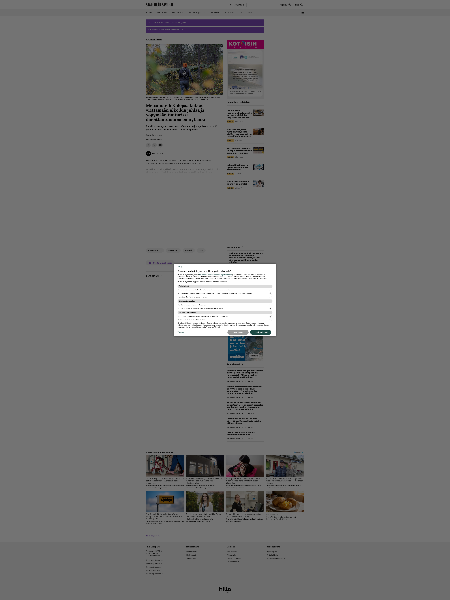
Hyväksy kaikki (261, 332)
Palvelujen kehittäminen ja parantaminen (193, 297)
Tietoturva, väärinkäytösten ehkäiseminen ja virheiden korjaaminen (203, 316)
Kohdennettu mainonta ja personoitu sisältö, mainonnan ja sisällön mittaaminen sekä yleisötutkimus (215, 293)
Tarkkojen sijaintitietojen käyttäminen (192, 305)
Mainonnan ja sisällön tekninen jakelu (192, 320)
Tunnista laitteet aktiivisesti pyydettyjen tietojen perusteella (200, 308)
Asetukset (238, 332)
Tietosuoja (181, 332)
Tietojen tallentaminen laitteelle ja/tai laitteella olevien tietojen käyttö (204, 290)
